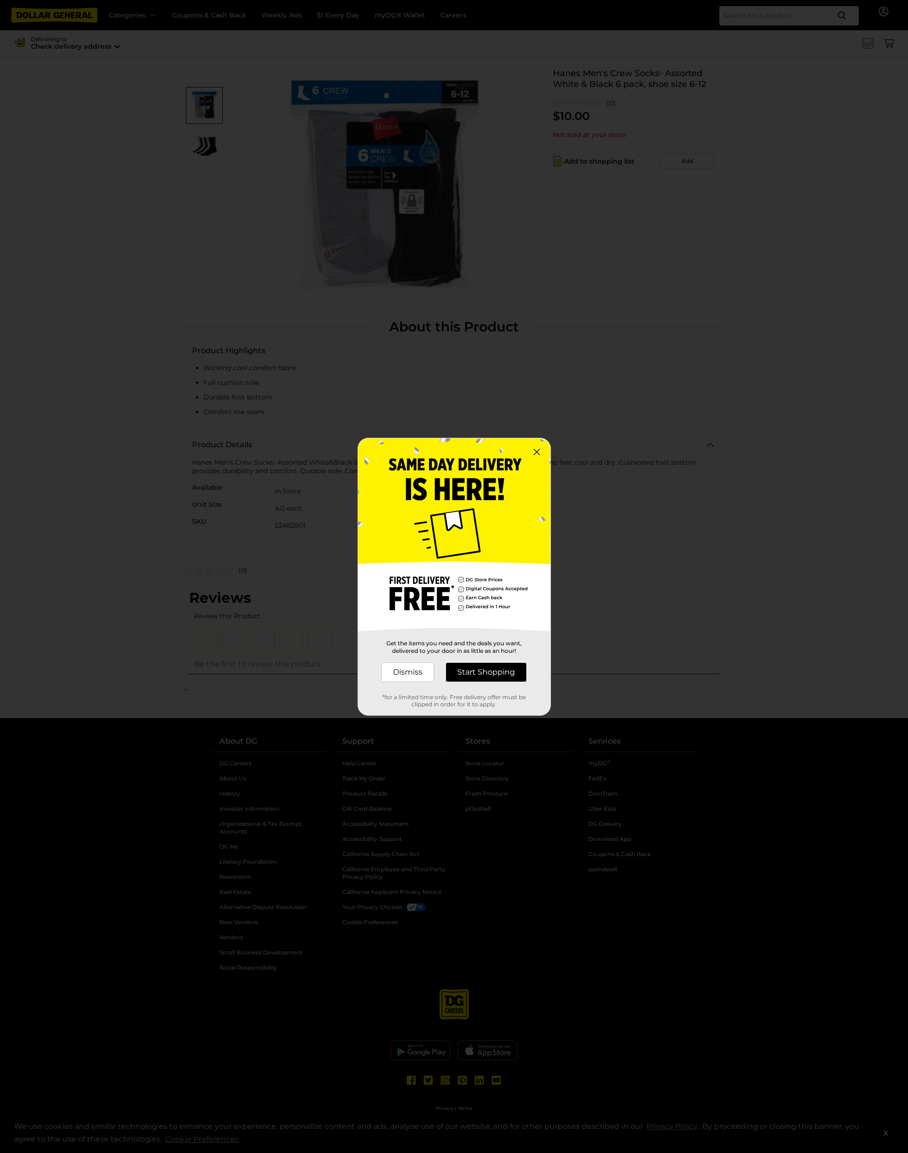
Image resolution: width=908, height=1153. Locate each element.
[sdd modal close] (537, 452)
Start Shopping (486, 672)
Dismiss (407, 672)
